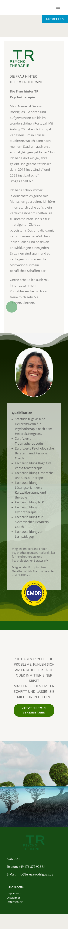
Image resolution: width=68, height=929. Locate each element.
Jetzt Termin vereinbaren (34, 710)
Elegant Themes (35, 919)
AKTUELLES (55, 19)
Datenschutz (15, 902)
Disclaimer (13, 897)
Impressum (14, 893)
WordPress (36, 923)
